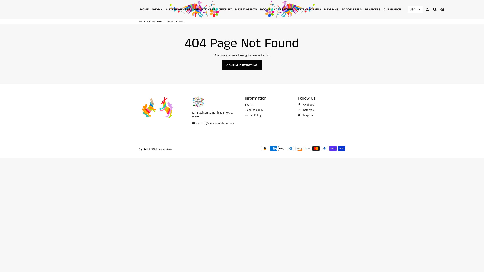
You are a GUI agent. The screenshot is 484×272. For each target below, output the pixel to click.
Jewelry (225, 9)
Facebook (308, 104)
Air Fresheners (178, 9)
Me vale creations (150, 21)
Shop (156, 9)
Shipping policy (254, 110)
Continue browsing (242, 65)
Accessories (284, 9)
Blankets (372, 9)
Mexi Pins (331, 9)
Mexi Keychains (309, 9)
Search (249, 104)
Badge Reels (352, 9)
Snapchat (308, 115)
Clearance (392, 9)
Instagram (308, 110)
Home (144, 9)
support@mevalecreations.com (214, 123)
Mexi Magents (246, 9)
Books (265, 9)
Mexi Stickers (204, 9)
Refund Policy (253, 115)
